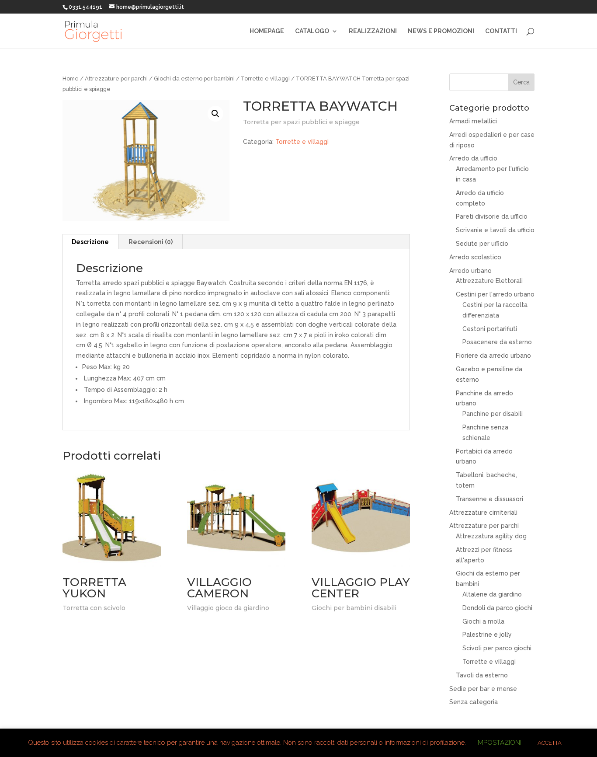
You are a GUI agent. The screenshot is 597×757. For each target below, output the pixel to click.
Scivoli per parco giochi (496, 648)
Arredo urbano (470, 270)
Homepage (267, 31)
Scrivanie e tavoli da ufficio (495, 230)
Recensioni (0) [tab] (150, 241)
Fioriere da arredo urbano (493, 355)
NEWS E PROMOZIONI (441, 31)
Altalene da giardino (492, 594)
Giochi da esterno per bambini (194, 78)
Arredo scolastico (475, 257)
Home (70, 78)
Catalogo (312, 31)
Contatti (501, 31)
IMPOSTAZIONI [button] (498, 743)
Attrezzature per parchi (116, 78)
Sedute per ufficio (482, 243)
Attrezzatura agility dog (491, 536)
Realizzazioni (373, 31)
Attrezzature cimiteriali (483, 512)
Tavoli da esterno (482, 675)
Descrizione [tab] (90, 241)
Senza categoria (473, 701)
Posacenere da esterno (497, 341)
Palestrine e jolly (487, 634)
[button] (215, 114)
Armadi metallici (473, 121)
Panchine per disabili (492, 413)
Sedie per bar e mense (483, 688)
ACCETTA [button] (550, 743)
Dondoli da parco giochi (497, 607)
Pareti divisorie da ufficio (492, 216)
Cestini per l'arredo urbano (495, 294)
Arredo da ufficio (473, 158)
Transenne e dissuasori (489, 498)
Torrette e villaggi (265, 78)
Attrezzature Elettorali (489, 280)
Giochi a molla (483, 621)
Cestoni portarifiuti (489, 328)
